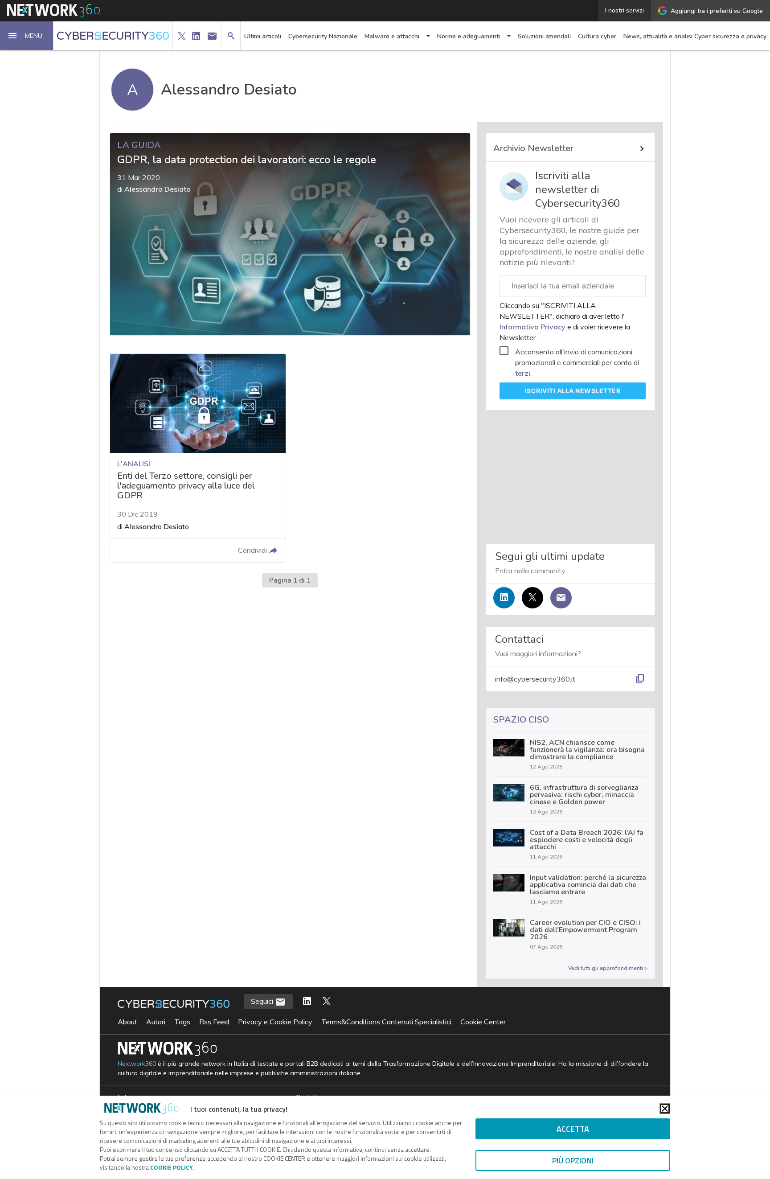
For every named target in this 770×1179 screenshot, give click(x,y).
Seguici (263, 1001)
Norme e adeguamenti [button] (468, 36)
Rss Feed (214, 1021)
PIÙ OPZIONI (573, 1160)
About (127, 1021)
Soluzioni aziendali (544, 36)
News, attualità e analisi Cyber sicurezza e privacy (694, 36)
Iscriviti (573, 390)
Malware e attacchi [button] (392, 36)
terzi (522, 373)
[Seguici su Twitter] (532, 597)
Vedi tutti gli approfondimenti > (607, 968)
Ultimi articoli (262, 36)
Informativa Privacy (533, 326)
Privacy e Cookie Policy (275, 1021)
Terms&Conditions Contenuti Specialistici (386, 1021)
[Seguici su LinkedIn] (504, 597)
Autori (155, 1021)
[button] (26, 35)
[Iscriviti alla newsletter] (561, 597)
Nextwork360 (137, 1064)
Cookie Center (483, 1021)
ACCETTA (573, 1129)
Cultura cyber (597, 36)
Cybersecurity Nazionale (322, 36)
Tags (182, 1021)
